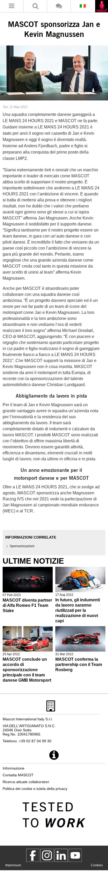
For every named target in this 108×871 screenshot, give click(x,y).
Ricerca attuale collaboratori (26, 782)
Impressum (13, 865)
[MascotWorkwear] (32, 855)
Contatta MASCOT (18, 775)
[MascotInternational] (75, 855)
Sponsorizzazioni (22, 546)
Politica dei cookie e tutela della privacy (35, 789)
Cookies (97, 865)
